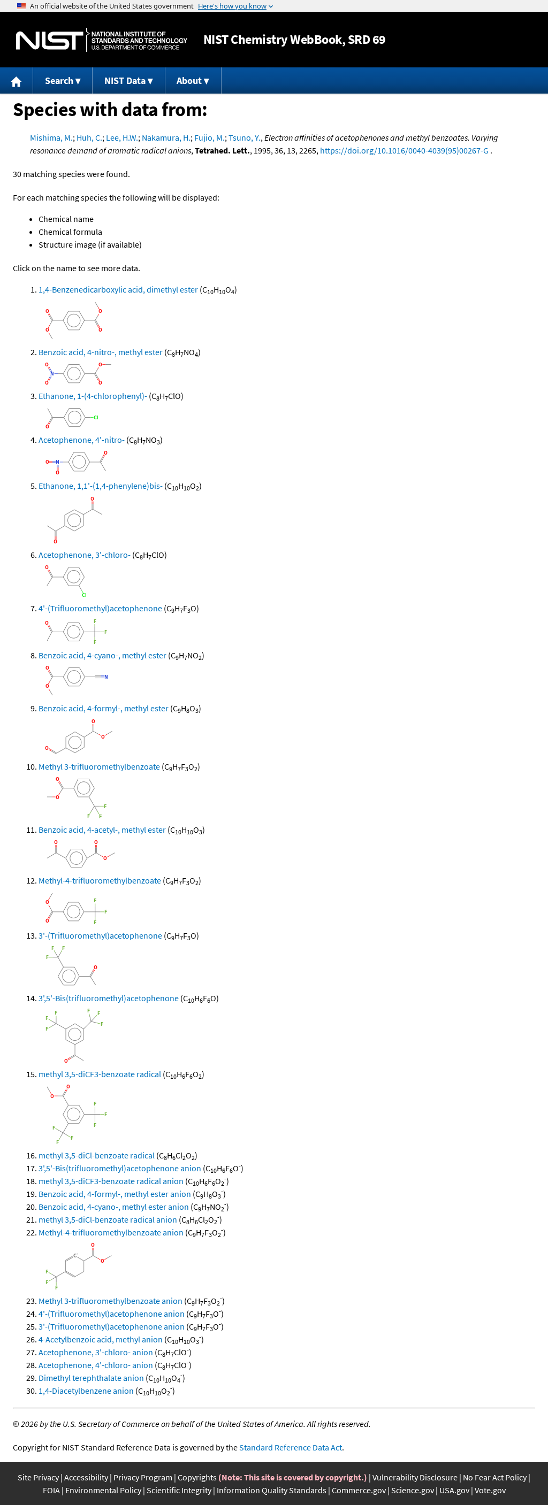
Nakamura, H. (166, 137)
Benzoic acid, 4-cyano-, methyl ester (102, 655)
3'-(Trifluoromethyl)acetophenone (100, 935)
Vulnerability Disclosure (415, 1477)
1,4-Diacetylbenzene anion (86, 1390)
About (189, 80)
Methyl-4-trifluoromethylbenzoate (100, 880)
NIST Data (125, 80)
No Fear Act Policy (495, 1477)
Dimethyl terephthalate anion (91, 1377)
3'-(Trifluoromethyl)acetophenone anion (112, 1326)
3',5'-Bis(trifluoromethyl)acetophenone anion (120, 1168)
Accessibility (86, 1477)
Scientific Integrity (179, 1490)
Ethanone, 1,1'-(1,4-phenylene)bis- (101, 485)
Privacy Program (142, 1477)
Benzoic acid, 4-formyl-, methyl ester (104, 708)
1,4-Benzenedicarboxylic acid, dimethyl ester (118, 289)
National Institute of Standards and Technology (101, 40)
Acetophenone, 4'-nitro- (82, 439)
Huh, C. (89, 137)
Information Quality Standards (271, 1490)
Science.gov (412, 1490)
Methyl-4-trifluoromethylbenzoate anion (111, 1232)
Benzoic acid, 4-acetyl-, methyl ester (102, 829)
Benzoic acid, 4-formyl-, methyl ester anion (115, 1193)
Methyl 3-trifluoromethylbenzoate (99, 766)
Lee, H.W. (122, 137)
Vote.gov (490, 1490)
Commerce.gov (359, 1490)
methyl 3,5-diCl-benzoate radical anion (108, 1219)
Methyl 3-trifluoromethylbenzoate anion (110, 1300)
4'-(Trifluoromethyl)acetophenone (100, 608)
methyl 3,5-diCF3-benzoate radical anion (111, 1181)
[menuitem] (16, 80)
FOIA (51, 1490)
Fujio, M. (209, 137)
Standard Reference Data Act (290, 1447)
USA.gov (454, 1490)
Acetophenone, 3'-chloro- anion (96, 1352)
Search (59, 80)
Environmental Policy (103, 1490)
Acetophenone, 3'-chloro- (85, 554)
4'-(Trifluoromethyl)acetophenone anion (112, 1313)
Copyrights (197, 1477)
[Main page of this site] (16, 80)
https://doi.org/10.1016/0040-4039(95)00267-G (404, 150)
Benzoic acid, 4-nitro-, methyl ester (101, 352)
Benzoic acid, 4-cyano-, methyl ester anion (114, 1206)
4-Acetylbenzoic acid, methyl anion (101, 1339)
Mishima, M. (51, 137)
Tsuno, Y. (245, 137)
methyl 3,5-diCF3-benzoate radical (100, 1074)
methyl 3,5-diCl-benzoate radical (97, 1155)
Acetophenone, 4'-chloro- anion (96, 1365)
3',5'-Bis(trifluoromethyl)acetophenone (109, 998)
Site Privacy (38, 1477)
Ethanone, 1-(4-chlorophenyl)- (93, 395)
